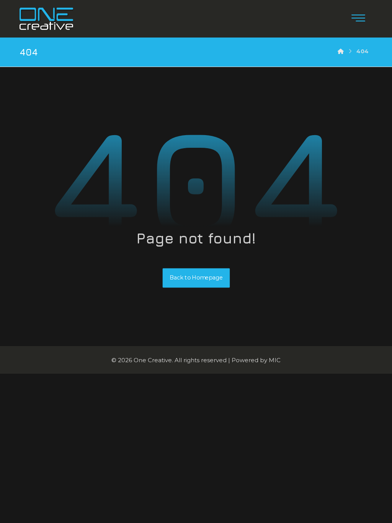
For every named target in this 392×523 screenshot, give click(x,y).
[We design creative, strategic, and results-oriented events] (46, 19)
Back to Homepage (196, 278)
